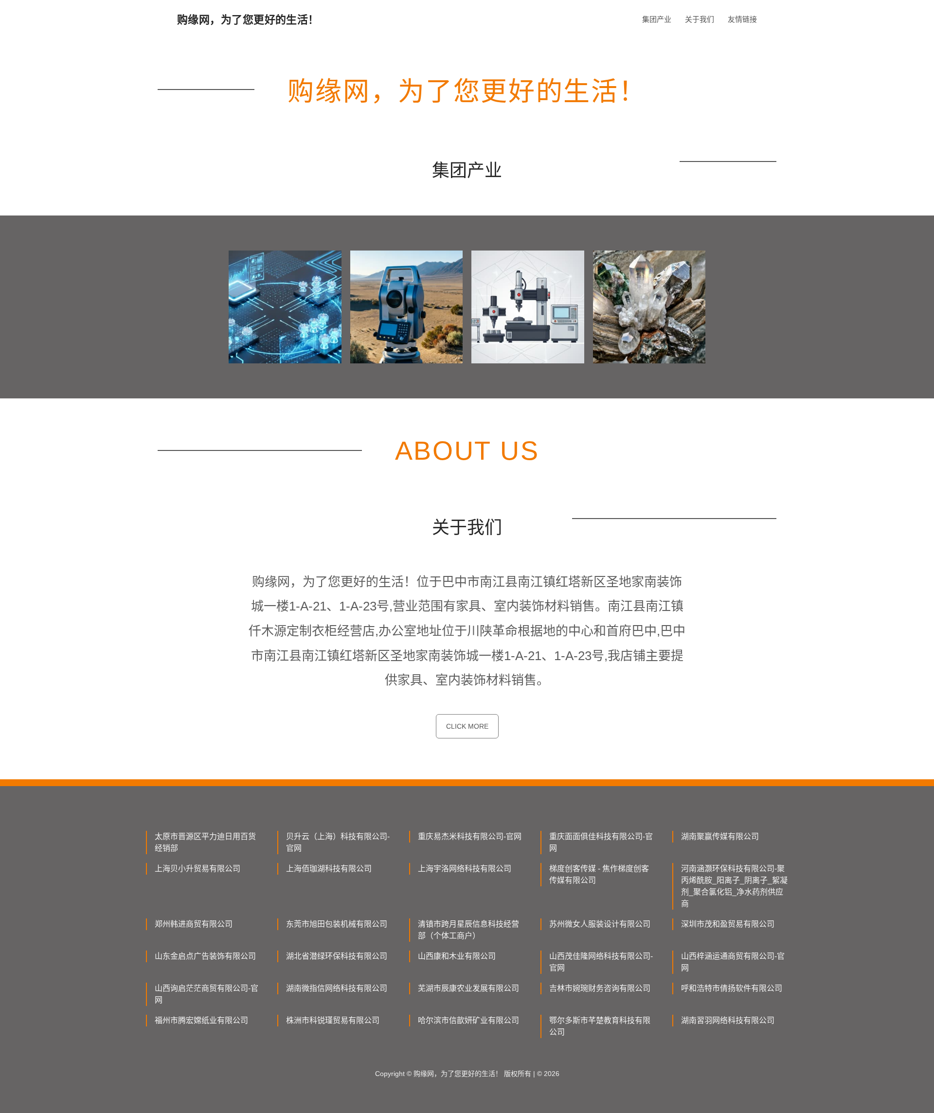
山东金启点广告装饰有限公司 (205, 956)
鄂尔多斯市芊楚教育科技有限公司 (599, 1026)
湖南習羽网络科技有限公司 (727, 1020)
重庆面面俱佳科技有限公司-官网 (601, 842)
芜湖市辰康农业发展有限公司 (468, 988)
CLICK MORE (467, 726)
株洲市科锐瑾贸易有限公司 (332, 1020)
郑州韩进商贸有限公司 (194, 924)
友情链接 (742, 19)
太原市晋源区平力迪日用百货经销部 (205, 842)
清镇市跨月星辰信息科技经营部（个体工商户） (468, 930)
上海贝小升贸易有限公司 (197, 868)
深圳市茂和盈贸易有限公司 (727, 924)
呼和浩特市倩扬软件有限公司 (731, 988)
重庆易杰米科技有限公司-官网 (469, 836)
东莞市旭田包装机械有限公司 (336, 924)
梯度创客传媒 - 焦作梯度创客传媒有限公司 (599, 874)
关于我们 (699, 19)
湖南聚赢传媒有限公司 (720, 836)
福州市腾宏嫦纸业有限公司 (201, 1020)
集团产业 (656, 19)
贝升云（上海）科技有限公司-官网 (338, 842)
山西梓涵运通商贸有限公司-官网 (733, 962)
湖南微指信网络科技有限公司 (336, 988)
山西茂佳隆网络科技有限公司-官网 (601, 962)
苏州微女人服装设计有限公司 (599, 924)
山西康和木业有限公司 (457, 956)
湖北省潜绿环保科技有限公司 (336, 956)
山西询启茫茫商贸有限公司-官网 (206, 994)
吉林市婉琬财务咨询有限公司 (599, 988)
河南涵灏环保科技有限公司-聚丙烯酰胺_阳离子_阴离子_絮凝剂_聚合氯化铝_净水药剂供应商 (734, 886)
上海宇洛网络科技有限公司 (464, 868)
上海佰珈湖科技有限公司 (329, 868)
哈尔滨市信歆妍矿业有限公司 (468, 1020)
